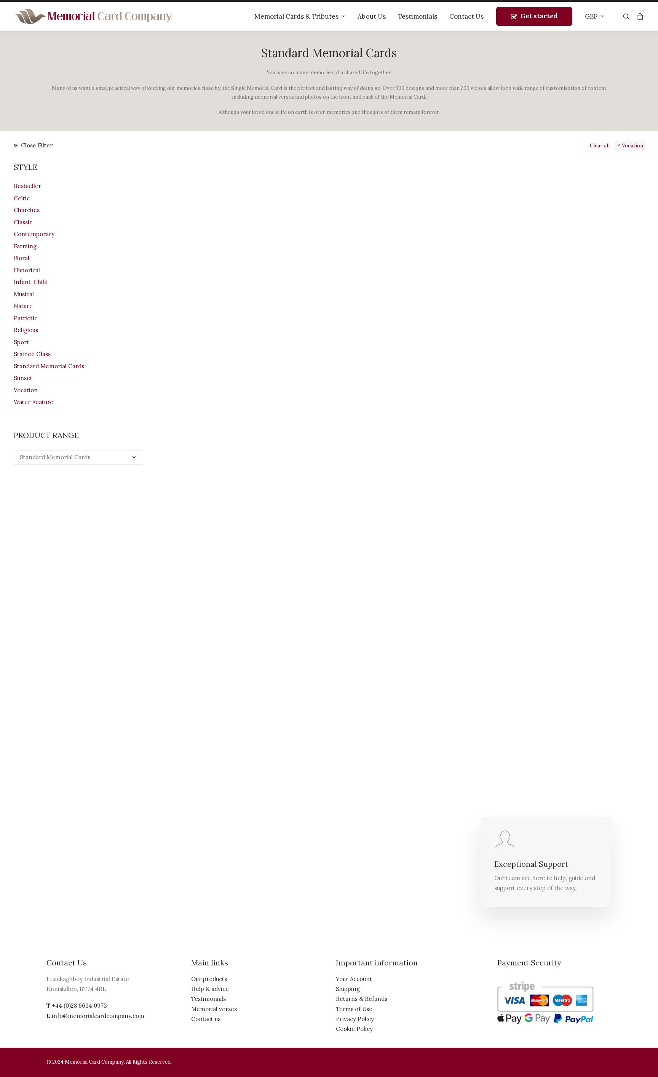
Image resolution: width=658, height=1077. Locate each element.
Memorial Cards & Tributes (296, 16)
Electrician (467, 730)
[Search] (628, 16)
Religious (26, 330)
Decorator (587, 433)
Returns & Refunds (361, 998)
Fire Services (348, 730)
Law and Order (348, 433)
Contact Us (466, 16)
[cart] (638, 16)
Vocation (632, 145)
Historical (27, 270)
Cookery (228, 433)
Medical (228, 730)
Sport (21, 342)
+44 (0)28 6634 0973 (79, 1005)
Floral (21, 258)
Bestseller (27, 186)
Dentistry (228, 581)
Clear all (600, 145)
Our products (209, 979)
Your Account (354, 979)
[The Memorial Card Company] (93, 16)
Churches (27, 210)
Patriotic (25, 318)
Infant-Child (31, 282)
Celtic (22, 198)
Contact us (205, 1019)
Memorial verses (214, 1009)
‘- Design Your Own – (228, 285)
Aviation (588, 285)
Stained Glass (32, 354)
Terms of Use (354, 1009)
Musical (24, 294)
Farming (25, 246)
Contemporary (34, 234)
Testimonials (417, 16)
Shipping (348, 988)
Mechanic (468, 433)
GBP (591, 16)
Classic (23, 222)
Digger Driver (348, 581)
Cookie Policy (354, 1028)
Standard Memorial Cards (49, 366)
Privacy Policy (355, 1019)
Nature (23, 306)
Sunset (23, 378)
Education (468, 581)
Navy (468, 285)
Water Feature (33, 402)
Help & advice (210, 988)
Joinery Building (347, 285)
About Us (372, 16)
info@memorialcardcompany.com (98, 1015)
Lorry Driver (587, 581)
